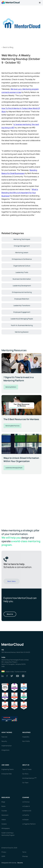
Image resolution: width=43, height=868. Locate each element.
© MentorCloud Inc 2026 (9, 847)
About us (25, 765)
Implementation (7, 746)
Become (20, 863)
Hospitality (25, 737)
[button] (40, 3)
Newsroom (5, 815)
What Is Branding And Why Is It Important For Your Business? (20, 192)
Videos (4, 819)
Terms (24, 852)
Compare (25, 797)
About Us (10, 614)
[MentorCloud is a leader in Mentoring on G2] (14, 696)
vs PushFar (25, 815)
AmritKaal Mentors (29, 778)
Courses (4, 811)
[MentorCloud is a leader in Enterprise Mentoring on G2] (23, 687)
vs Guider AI (26, 806)
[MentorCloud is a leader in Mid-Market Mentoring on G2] (23, 696)
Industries (26, 732)
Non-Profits (26, 741)
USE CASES (5, 765)
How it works (7, 732)
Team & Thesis (26, 769)
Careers (4, 824)
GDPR (3, 856)
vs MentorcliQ (26, 811)
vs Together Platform (29, 824)
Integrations (5, 750)
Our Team (25, 783)
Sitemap (25, 856)
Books (3, 806)
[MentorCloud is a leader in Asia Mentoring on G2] (14, 687)
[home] (10, 2)
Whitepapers (6, 828)
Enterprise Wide (7, 774)
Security (4, 741)
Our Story (25, 774)
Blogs (3, 802)
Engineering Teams (8, 769)
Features (4, 737)
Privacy (4, 852)
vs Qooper (25, 819)
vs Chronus (25, 802)
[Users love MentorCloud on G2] (5, 687)
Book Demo (12, 581)
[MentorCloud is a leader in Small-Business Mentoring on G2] (5, 705)
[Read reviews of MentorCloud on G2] (10, 718)
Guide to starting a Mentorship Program (8, 834)
